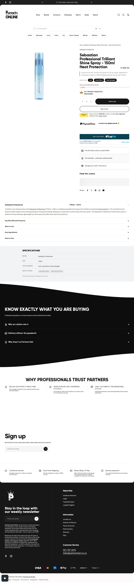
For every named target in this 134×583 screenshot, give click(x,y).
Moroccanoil (14, 540)
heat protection (103, 209)
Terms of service (68, 526)
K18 (25, 540)
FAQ (64, 535)
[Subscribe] (46, 449)
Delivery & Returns (69, 522)
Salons (104, 35)
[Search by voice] (96, 28)
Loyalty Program (69, 505)
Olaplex (21, 540)
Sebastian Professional (87, 49)
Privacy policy (16, 579)
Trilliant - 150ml (43, 205)
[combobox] (64, 29)
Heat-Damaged (110, 80)
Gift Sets (94, 35)
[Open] (4, 578)
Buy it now (104, 109)
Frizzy (56, 35)
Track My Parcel (68, 502)
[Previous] (42, 2)
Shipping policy (34, 579)
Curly (48, 35)
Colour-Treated (74, 35)
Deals (30, 35)
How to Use (9, 238)
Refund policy (68, 529)
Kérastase (39, 35)
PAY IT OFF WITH (98, 136)
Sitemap (66, 532)
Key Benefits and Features (15, 220)
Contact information (43, 579)
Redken (7, 540)
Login (65, 498)
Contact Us (67, 519)
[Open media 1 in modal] (39, 76)
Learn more (103, 116)
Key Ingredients (11, 232)
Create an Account (69, 495)
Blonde (85, 35)
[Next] (91, 2)
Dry (64, 35)
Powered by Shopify (29, 577)
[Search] (100, 29)
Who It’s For (9, 226)
